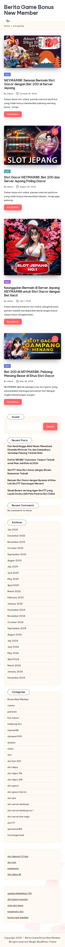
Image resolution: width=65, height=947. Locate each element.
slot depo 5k (14, 874)
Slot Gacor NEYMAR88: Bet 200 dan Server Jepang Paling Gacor (32, 179)
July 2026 (13, 529)
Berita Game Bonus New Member (29, 10)
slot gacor (13, 785)
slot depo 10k (15, 773)
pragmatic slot (16, 911)
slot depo (13, 767)
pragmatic (13, 868)
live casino (13, 717)
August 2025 (15, 560)
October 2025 (15, 548)
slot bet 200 (14, 761)
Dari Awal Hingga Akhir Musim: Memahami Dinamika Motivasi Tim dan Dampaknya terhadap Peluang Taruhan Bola (30, 449)
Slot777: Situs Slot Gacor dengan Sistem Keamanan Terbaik (29, 471)
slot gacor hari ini (17, 791)
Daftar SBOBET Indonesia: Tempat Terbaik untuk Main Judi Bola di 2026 (31, 461)
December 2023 (16, 677)
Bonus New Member (18, 699)
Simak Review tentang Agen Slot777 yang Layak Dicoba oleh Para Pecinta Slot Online (31, 492)
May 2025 (13, 578)
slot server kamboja (18, 804)
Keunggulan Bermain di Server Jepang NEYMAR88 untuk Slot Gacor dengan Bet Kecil (32, 291)
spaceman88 (15, 828)
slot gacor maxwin (18, 899)
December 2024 (16, 609)
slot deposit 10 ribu (18, 856)
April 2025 (13, 585)
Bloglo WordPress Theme (42, 941)
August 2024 (15, 634)
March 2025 (14, 591)
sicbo (11, 748)
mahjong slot (15, 723)
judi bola (12, 711)
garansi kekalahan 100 (20, 893)
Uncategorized (16, 835)
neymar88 (13, 730)
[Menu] (8, 21)
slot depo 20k (15, 779)
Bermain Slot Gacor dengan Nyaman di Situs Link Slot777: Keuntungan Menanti (32, 482)
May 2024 (13, 653)
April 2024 (13, 659)
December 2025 (16, 535)
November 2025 (16, 541)
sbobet (12, 742)
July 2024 (13, 640)
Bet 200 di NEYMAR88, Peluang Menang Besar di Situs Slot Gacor (29, 373)
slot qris (12, 798)
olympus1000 (15, 736)
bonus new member (18, 917)
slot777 (11, 822)
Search (16, 416)
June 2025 (13, 572)
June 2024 (13, 646)
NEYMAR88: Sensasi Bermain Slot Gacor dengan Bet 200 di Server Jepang (29, 84)
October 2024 (16, 622)
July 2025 (13, 566)
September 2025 (17, 554)
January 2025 (15, 603)
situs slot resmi (15, 905)
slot (7, 74)
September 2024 (17, 628)
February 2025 (16, 597)
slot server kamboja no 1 (21, 810)
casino (11, 705)
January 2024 (15, 671)
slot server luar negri (19, 816)
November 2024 (16, 615)
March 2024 (14, 665)
